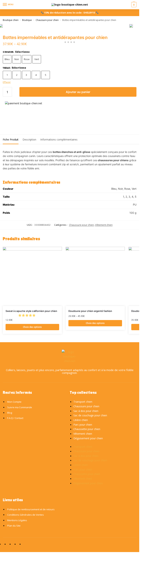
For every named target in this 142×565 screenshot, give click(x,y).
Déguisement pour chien (88, 438)
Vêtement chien (104, 224)
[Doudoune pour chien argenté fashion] (95, 276)
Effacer (7, 82)
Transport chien (82, 401)
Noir (16, 59)
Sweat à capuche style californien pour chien (31, 310)
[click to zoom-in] (131, 26)
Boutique (27, 20)
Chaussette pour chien (86, 429)
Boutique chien (10, 20)
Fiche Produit (10, 139)
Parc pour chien (82, 424)
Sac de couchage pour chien (90, 415)
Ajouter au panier (78, 92)
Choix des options (32, 327)
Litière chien (80, 420)
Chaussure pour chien (47, 20)
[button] (27, 315)
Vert (36, 59)
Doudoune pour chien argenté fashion (90, 310)
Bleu (7, 59)
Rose (27, 59)
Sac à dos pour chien (85, 411)
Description (29, 139)
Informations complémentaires (58, 139)
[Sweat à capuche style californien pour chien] (32, 276)
